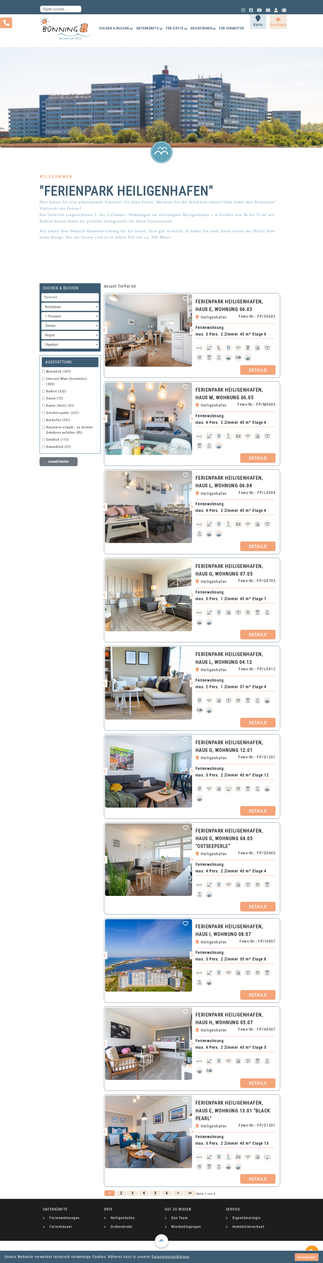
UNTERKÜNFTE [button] (147, 28)
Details (258, 370)
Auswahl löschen (58, 461)
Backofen (58, 420)
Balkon (56, 391)
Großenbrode (121, 1227)
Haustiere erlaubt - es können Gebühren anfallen (69, 430)
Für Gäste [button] (175, 28)
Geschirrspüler (62, 413)
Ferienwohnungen (64, 1218)
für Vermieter (231, 28)
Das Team (179, 1218)
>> (190, 1193)
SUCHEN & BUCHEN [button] (114, 28)
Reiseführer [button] (201, 28)
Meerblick (58, 371)
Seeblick (57, 440)
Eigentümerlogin (246, 1218)
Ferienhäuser (60, 1227)
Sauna (54, 398)
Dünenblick (58, 447)
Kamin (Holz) (60, 406)
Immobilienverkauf (248, 1227)
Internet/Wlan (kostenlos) (66, 381)
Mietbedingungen (186, 1227)
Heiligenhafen (123, 1218)
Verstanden (306, 1257)
